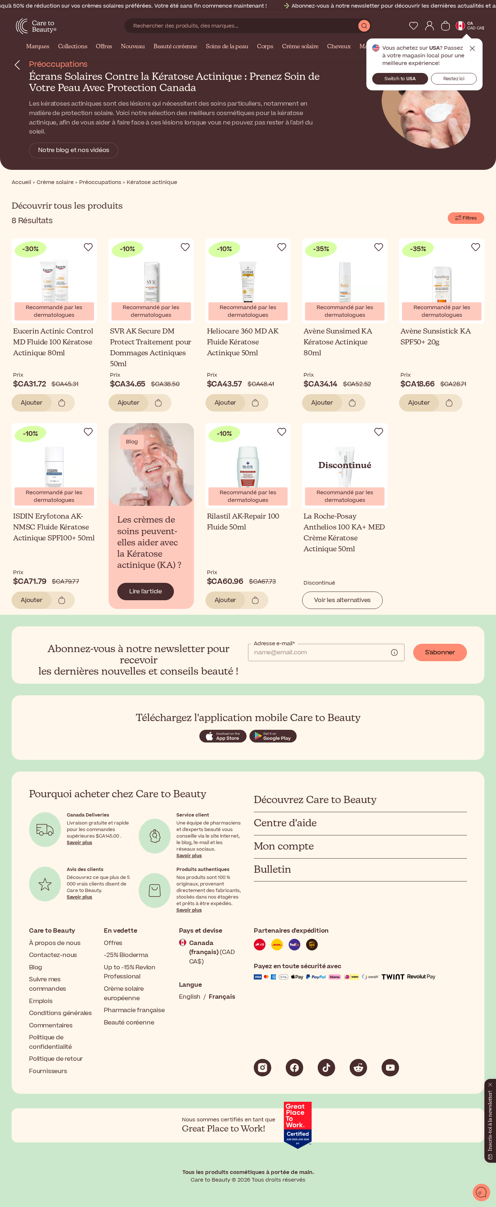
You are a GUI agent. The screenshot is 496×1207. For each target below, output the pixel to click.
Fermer (472, 48)
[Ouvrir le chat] (481, 1192)
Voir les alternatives (342, 600)
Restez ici (453, 78)
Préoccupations (58, 64)
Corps (265, 47)
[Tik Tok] (326, 1067)
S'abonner (440, 652)
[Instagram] (262, 1067)
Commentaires (51, 1025)
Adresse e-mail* (274, 644)
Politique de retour (56, 1059)
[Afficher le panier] (445, 26)
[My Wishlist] (413, 26)
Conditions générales (60, 1013)
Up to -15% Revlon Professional (129, 972)
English (190, 997)
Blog (35, 967)
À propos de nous (55, 943)
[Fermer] (490, 1083)
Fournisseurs (48, 1071)
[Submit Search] (364, 26)
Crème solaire (300, 47)
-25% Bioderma (126, 955)
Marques (37, 47)
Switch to (400, 78)
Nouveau (133, 47)
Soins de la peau (227, 47)
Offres (104, 47)
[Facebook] (294, 1067)
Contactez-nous (53, 955)
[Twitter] (358, 1067)
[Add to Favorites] (88, 247)
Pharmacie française (134, 1010)
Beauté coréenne (175, 47)
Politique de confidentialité (50, 1042)
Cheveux (339, 47)
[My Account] (429, 26)
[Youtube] (390, 1067)
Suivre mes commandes (47, 984)
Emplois (41, 1001)
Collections (73, 47)
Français (222, 997)
